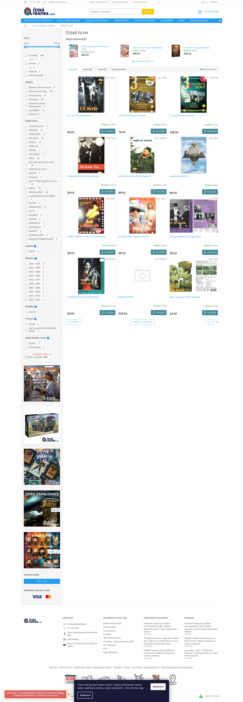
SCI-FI (33, 211)
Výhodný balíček (38, 75)
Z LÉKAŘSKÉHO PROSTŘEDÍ (42, 197)
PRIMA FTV (36, 114)
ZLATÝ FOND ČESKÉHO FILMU (43, 182)
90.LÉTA (34, 203)
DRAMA (35, 142)
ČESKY (34, 251)
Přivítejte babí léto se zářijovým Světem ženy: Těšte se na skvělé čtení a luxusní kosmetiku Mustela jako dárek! (161, 641)
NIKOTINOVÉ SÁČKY (102, 667)
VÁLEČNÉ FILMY (38, 126)
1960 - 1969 (36, 275)
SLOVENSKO (37, 347)
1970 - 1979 (36, 279)
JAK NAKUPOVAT (151, 667)
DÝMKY (127, 667)
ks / (42, 581)
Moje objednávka (110, 652)
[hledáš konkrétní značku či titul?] (121, 679)
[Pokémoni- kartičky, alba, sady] (139, 679)
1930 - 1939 (36, 263)
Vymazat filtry (41, 354)
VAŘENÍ (34, 150)
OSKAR (34, 312)
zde (141, 688)
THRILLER (35, 146)
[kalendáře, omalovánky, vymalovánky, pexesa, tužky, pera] (156, 679)
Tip (32, 67)
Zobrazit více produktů (141, 61)
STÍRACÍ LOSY (65, 667)
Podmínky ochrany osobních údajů (118, 641)
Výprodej (34, 71)
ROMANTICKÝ (37, 207)
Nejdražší (102, 69)
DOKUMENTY (37, 227)
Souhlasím (158, 686)
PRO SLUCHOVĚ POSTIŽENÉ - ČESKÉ (43, 330)
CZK (203, 2)
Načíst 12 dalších (142, 322)
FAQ (105, 648)
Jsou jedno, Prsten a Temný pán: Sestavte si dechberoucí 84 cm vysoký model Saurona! (201, 653)
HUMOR (34, 219)
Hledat (148, 11)
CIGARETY (118, 667)
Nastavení (85, 695)
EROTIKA (53, 667)
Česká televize (37, 95)
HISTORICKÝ (36, 154)
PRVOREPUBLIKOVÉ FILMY (41, 163)
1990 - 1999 (36, 287)
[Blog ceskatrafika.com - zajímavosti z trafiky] (70, 679)
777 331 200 (72, 628)
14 (217, 322)
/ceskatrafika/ (72, 639)
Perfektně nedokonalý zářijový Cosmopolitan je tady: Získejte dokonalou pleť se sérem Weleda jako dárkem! (160, 627)
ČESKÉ (34, 324)
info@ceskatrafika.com (77, 624)
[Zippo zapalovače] (87, 679)
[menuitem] (38, 20)
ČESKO (34, 343)
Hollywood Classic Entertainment (37, 105)
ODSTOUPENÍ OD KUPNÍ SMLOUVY (177, 667)
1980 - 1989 (36, 283)
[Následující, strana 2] (210, 321)
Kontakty (107, 634)
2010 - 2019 (36, 295)
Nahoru (74, 322)
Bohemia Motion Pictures (42, 87)
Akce (32, 59)
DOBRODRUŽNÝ (38, 235)
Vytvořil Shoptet (212, 696)
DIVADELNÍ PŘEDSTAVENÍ (43, 239)
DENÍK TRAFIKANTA (98, 2)
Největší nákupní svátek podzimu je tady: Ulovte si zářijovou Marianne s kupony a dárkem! (159, 653)
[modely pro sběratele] (104, 679)
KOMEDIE (36, 130)
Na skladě (36, 55)
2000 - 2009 (36, 291)
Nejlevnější (87, 69)
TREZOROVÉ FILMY (40, 169)
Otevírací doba (120, 2)
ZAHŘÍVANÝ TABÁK (82, 667)
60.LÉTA (34, 173)
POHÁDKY (36, 138)
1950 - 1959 (36, 271)
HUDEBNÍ (35, 215)
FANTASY (35, 231)
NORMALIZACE (38, 192)
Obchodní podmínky (112, 637)
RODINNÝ (35, 177)
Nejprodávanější (119, 69)
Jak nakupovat (109, 645)
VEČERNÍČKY (37, 134)
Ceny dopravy (140, 2)
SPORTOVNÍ (36, 223)
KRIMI (34, 158)
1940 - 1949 (36, 267)
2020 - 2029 (36, 300)
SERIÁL (35, 188)
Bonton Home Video (40, 91)
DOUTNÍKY (137, 667)
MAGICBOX (36, 110)
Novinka (34, 63)
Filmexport (36, 99)
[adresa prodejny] (173, 679)
